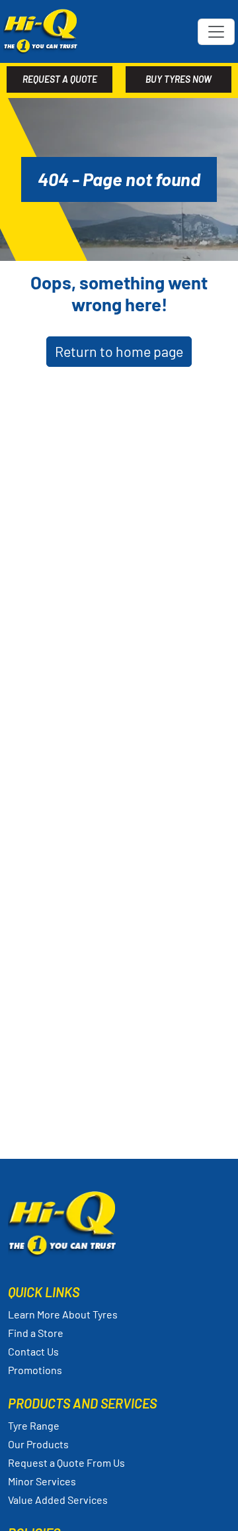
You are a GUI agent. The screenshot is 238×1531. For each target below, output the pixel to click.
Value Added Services (58, 1499)
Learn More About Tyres (63, 1314)
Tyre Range (34, 1425)
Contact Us (33, 1351)
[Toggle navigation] (216, 32)
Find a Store (35, 1332)
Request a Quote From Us (66, 1462)
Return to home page (119, 351)
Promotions (35, 1369)
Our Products (38, 1444)
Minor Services (42, 1481)
